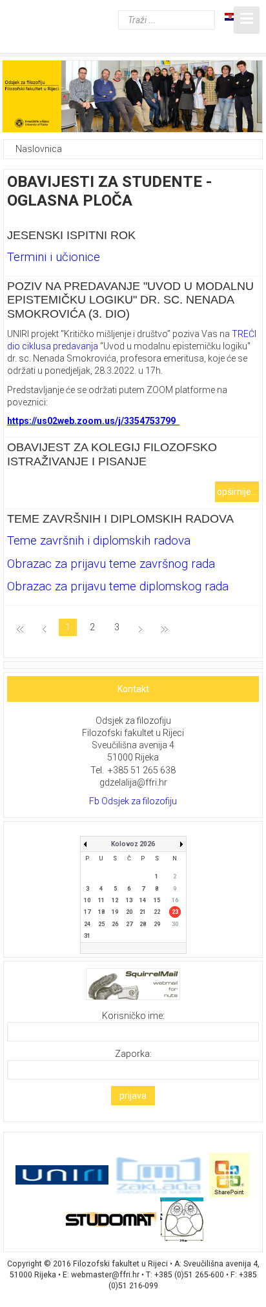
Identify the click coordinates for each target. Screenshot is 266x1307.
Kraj (164, 628)
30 (175, 924)
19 (115, 912)
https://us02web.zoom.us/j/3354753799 (91, 421)
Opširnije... (237, 492)
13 (129, 900)
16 (175, 900)
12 (115, 900)
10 (87, 900)
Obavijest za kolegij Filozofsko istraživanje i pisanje (112, 454)
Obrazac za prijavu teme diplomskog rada (118, 586)
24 (87, 924)
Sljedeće (140, 628)
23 (175, 912)
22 (157, 912)
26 (115, 924)
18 (101, 912)
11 (101, 900)
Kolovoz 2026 (133, 843)
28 (142, 924)
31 (87, 936)
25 (101, 924)
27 (129, 924)
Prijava (133, 1095)
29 (157, 924)
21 (142, 912)
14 (142, 900)
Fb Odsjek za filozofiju (133, 801)
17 (87, 912)
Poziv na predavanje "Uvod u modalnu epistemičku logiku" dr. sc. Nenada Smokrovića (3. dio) (130, 300)
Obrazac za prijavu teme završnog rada (111, 564)
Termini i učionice (53, 257)
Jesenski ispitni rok (71, 235)
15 (157, 900)
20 (129, 912)
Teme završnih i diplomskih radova (120, 518)
